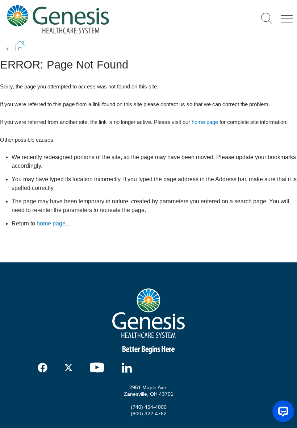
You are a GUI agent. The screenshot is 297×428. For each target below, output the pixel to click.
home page (205, 122)
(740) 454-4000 (149, 407)
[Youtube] (99, 367)
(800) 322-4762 (149, 413)
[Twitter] (69, 367)
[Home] (87, 19)
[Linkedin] (128, 368)
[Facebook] (43, 368)
